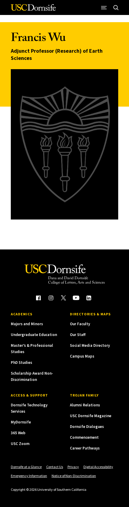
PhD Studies (21, 362)
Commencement (84, 437)
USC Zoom (20, 443)
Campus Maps (82, 356)
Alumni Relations (85, 405)
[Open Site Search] (115, 7)
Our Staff (78, 334)
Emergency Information (29, 475)
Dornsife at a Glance (26, 466)
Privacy (73, 466)
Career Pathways (85, 448)
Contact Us (54, 466)
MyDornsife (21, 422)
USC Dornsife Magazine (90, 415)
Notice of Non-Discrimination (74, 475)
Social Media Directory (90, 345)
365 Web (18, 432)
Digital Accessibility (98, 466)
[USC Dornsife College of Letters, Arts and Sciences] (33, 9)
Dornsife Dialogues (87, 426)
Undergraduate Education (34, 334)
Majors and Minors (27, 323)
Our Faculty (80, 323)
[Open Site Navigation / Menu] (103, 7)
